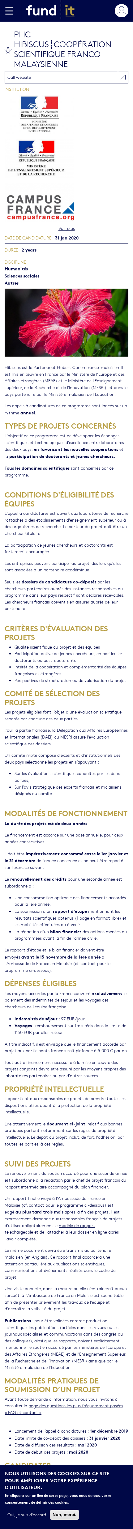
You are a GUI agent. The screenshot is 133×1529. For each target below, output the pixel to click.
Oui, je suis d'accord (26, 1514)
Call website (19, 77)
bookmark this (8, 50)
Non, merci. (64, 1514)
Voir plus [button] (66, 228)
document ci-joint (66, 1123)
